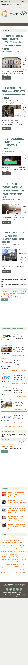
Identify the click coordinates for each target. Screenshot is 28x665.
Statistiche (16, 4)
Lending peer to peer (8, 54)
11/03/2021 (18, 100)
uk (16, 572)
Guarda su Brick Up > (20, 410)
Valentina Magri (7, 100)
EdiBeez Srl (18, 584)
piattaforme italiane (12, 562)
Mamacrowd (14, 559)
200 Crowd (3, 538)
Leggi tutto (6, 78)
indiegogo (23, 554)
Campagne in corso (19, 1)
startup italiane (7, 572)
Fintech (9, 554)
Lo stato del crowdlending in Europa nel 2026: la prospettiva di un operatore (17, 495)
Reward (5, 153)
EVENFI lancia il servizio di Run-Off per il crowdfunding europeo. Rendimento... (17, 503)
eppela (11, 548)
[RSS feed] (26, 8)
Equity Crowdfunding (17, 103)
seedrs (13, 569)
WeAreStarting (9, 574)
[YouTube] (20, 8)
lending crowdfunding (11, 557)
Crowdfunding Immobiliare (12, 543)
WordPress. (23, 596)
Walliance (3, 575)
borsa (18, 538)
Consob (9, 540)
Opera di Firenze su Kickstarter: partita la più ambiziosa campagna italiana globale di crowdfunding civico (13, 190)
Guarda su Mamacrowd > (19, 342)
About (4, 592)
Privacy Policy (14, 586)
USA (18, 572)
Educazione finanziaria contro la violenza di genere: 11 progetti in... (17, 526)
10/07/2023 (20, 51)
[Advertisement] (14, 470)
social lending (19, 569)
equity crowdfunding (12, 551)
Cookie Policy (21, 586)
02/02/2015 (17, 245)
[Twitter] (22, 8)
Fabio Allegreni (7, 245)
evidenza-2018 (4, 554)
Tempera (16, 596)
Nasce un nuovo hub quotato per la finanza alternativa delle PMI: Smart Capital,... (16, 510)
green (16, 554)
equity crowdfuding (19, 548)
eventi (25, 551)
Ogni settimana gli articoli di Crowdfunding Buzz (13, 285)
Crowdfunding (7, 103)
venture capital (22, 572)
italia (3, 556)
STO (14, 572)
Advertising (4, 1)
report (13, 567)
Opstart (21, 559)
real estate (16, 564)
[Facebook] (17, 8)
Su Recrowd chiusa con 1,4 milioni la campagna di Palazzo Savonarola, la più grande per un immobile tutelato (13, 42)
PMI (18, 562)
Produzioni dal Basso (7, 564)
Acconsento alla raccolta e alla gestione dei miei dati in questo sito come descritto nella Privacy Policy (13, 293)
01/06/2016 (20, 199)
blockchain (12, 538)
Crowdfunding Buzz (8, 51)
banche (7, 538)
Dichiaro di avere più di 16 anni (11, 297)
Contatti (10, 1)
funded (13, 554)
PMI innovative (23, 562)
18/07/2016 (20, 151)
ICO (19, 554)
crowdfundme (6, 545)
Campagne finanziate (6, 4)
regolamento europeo (6, 567)
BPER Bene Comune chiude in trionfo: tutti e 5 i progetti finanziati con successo (16, 518)
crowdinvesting (15, 545)
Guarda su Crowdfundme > (19, 370)
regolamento (22, 564)
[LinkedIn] (24, 8)
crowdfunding (15, 540)
